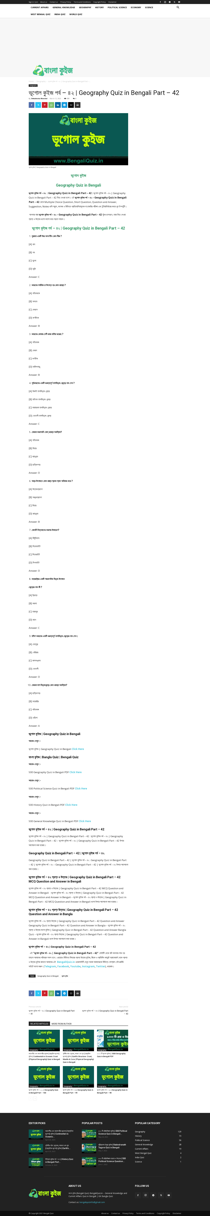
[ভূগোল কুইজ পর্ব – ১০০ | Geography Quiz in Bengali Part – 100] (44, 1077)
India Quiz (59, 14)
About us (43, 2)
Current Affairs (40, 7)
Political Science (117, 7)
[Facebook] (160, 2)
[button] (177, 7)
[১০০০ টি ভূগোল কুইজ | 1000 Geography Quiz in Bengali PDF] (112, 1040)
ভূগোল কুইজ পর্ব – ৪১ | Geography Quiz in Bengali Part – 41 (52, 1012)
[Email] (71, 105)
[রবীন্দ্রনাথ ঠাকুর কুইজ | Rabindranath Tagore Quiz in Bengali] (89, 1148)
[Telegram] (170, 2)
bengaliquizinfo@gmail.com (92, 1202)
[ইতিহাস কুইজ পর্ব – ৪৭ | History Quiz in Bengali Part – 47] (36, 1163)
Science (149, 7)
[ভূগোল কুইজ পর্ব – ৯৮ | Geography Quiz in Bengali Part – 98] (112, 1077)
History (99, 7)
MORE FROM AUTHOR (62, 1024)
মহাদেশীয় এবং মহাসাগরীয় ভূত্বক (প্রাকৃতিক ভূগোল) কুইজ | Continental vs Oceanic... (59, 1134)
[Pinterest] (45, 105)
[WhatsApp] (51, 105)
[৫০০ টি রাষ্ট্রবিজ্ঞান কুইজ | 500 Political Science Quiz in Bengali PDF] (89, 1135)
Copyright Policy (99, 2)
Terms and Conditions (82, 2)
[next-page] (35, 1098)
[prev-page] (30, 1098)
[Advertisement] (105, 39)
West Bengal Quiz (40, 14)
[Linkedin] (58, 105)
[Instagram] (165, 2)
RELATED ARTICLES (39, 1024)
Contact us (54, 2)
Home (31, 81)
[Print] (77, 105)
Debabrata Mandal (39, 98)
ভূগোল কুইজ (65, 976)
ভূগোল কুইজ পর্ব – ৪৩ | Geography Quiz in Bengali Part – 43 (105, 1012)
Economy (136, 7)
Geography (85, 7)
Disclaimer (112, 2)
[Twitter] (174, 2)
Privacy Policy (65, 2)
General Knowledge (64, 7)
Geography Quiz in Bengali (48, 976)
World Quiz (75, 14)
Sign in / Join (33, 2)
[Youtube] (179, 2)
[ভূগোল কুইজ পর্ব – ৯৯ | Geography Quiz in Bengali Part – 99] (78, 1077)
